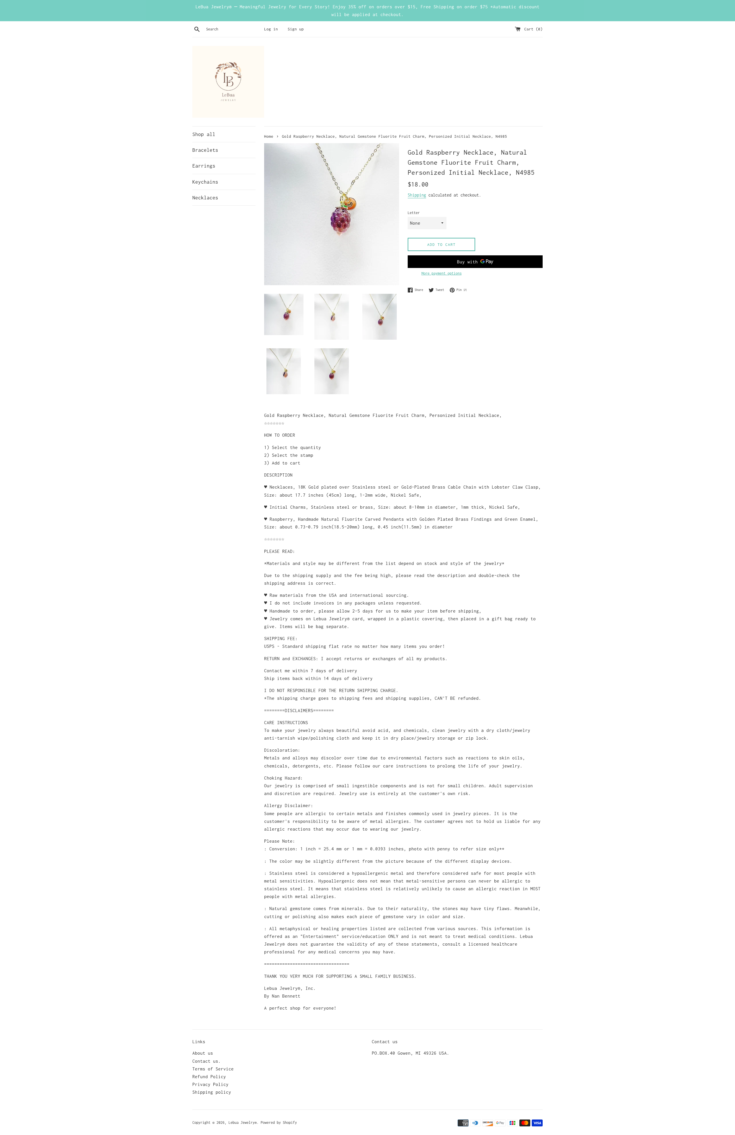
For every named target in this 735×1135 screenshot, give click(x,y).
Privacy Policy (210, 1084)
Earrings (203, 166)
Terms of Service (213, 1068)
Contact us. (206, 1061)
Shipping (417, 195)
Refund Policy (209, 1076)
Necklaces (205, 198)
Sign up (296, 29)
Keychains (205, 182)
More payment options (441, 273)
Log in (271, 29)
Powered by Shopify (279, 1122)
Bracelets (205, 150)
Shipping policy (211, 1092)
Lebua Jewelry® (243, 1122)
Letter (414, 213)
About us (202, 1053)
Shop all (203, 134)
